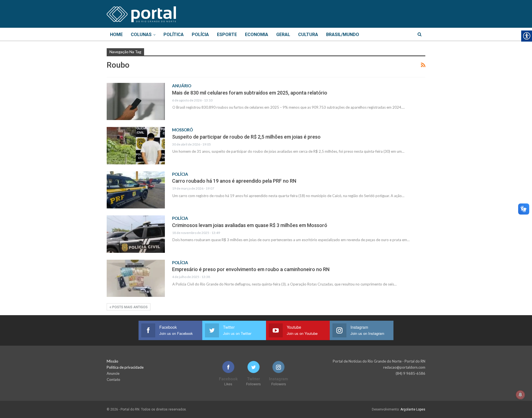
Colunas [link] (141, 34)
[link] (141, 13)
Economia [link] (256, 34)
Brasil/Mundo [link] (342, 34)
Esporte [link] (227, 34)
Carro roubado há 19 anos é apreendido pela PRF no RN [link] (234, 181)
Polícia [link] (200, 34)
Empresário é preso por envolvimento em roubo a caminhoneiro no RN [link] (250, 269)
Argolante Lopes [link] (412, 409)
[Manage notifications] (520, 394)
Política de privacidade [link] (125, 367)
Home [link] (116, 34)
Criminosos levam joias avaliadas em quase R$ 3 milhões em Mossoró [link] (249, 225)
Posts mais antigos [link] (129, 307)
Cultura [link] (308, 34)
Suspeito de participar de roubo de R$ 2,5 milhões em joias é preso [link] (246, 137)
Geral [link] (283, 34)
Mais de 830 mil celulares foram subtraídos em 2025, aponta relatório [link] (249, 93)
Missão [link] (112, 361)
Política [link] (173, 34)
